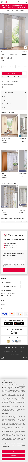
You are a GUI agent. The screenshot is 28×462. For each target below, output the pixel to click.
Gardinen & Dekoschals (19, 10)
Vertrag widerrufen (9, 347)
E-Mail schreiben (7, 283)
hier (10, 401)
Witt (2, 300)
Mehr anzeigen (11, 266)
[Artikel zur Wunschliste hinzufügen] (24, 73)
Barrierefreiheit (7, 351)
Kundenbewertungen (7, 107)
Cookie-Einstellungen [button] (14, 354)
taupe (2, 60)
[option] (2, 58)
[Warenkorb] (26, 2)
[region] (14, 420)
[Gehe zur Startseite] (6, 2)
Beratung (4, 309)
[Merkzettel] (22, 2)
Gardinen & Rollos (9, 10)
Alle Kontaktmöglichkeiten (10, 286)
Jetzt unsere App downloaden (14, 320)
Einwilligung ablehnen (13, 455)
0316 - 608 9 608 (6, 296)
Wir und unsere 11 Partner (8, 384)
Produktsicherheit (6, 104)
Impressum (14, 351)
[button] (2, 2)
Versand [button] (15, 54)
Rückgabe (4, 100)
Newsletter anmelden (16, 5)
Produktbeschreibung (7, 92)
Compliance (21, 351)
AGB (16, 347)
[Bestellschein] (18, 2)
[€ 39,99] (9, 161)
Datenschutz (21, 347)
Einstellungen (13, 459)
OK (13, 451)
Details (3, 96)
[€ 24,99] (9, 125)
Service (3, 304)
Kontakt (3, 278)
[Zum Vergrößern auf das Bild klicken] (25, 47)
